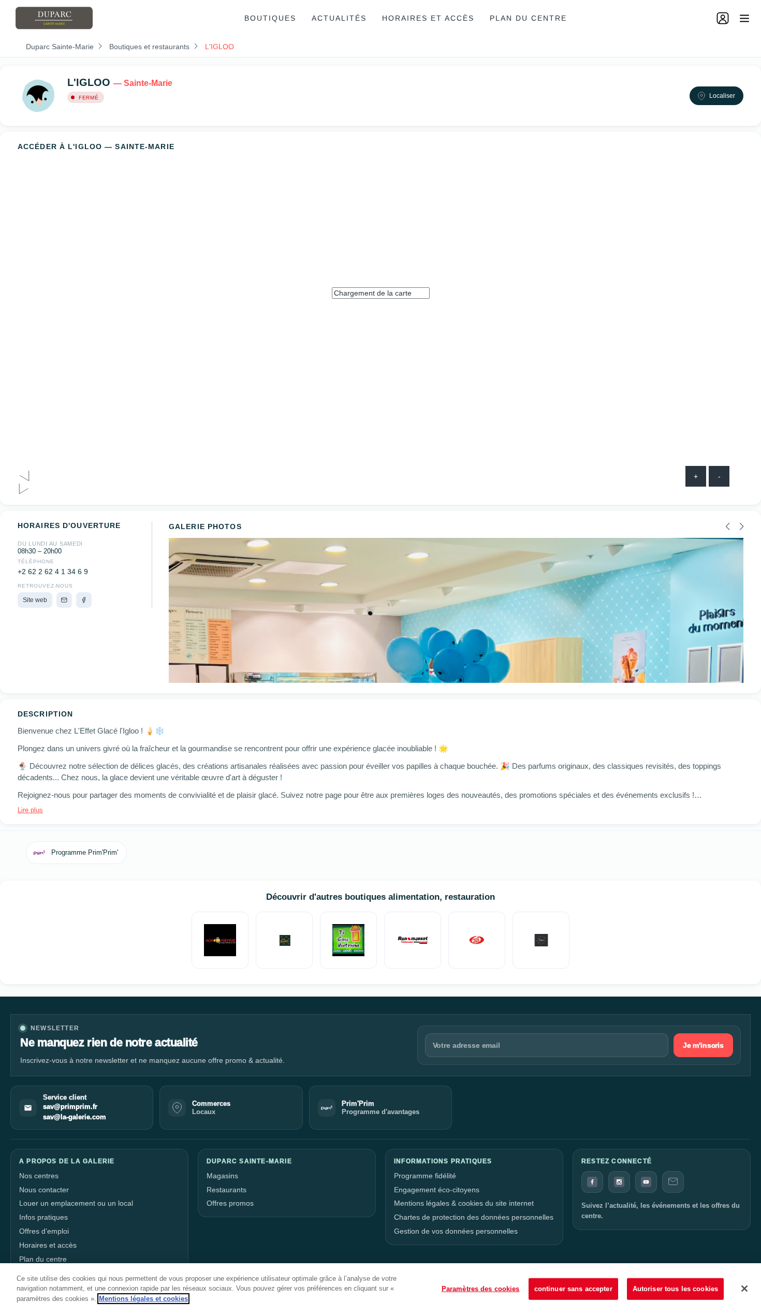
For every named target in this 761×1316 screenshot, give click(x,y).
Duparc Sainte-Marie (60, 46)
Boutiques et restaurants (149, 46)
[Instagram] (619, 1182)
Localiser (722, 95)
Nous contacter (44, 1190)
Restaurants (226, 1190)
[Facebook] (84, 600)
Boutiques (270, 18)
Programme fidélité (425, 1176)
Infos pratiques (43, 1217)
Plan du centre (528, 18)
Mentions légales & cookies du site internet (464, 1203)
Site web (35, 600)
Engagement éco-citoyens (436, 1190)
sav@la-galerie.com (74, 1117)
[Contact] (673, 1182)
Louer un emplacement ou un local (76, 1203)
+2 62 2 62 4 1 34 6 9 (53, 572)
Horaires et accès (428, 18)
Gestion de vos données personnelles (456, 1231)
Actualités (339, 18)
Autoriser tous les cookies (675, 1289)
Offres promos (230, 1203)
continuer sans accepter (573, 1289)
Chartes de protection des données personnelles (473, 1217)
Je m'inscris (703, 1045)
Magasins (222, 1176)
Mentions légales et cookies (143, 1299)
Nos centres (38, 1176)
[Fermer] (744, 1288)
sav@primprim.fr (70, 1106)
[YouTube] (646, 1182)
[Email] (64, 600)
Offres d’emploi (44, 1231)
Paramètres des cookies (481, 1289)
